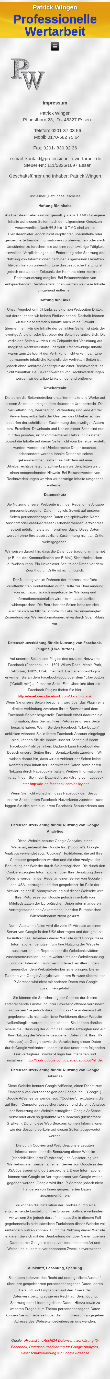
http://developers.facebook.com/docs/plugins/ (54, 696)
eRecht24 (31, 1340)
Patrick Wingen (55, 7)
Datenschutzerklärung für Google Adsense (55, 1353)
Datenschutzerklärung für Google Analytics (63, 1347)
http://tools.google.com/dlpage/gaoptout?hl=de (64, 1060)
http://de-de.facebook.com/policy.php (60, 784)
